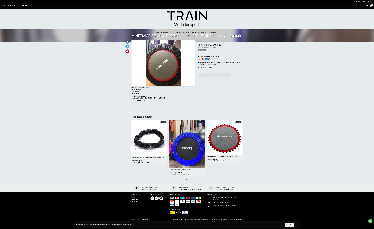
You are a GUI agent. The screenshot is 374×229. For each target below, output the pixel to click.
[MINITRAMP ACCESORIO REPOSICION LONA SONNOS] (224, 137)
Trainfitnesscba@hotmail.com (220, 202)
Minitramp (175, 32)
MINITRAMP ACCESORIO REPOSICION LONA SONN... (223, 156)
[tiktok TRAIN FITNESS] (161, 198)
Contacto (24, 6)
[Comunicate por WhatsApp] (370, 221)
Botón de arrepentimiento (236, 219)
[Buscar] (367, 6)
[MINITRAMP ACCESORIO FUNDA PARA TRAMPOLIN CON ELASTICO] (149, 138)
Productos (11, 6)
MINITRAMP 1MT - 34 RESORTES (180, 169)
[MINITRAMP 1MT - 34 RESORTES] (187, 144)
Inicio (3, 6)
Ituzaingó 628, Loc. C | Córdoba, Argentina (223, 205)
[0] (371, 6)
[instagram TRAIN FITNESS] (152, 198)
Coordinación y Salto (165, 32)
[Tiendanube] (140, 219)
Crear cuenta (361, 1)
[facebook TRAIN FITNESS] (157, 198)
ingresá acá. (227, 219)
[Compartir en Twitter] (127, 46)
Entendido (289, 225)
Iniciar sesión (369, 1)
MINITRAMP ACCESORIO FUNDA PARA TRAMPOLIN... (148, 157)
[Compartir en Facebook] (127, 42)
